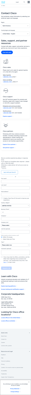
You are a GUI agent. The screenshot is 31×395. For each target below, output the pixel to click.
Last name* (4, 185)
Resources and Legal (7, 351)
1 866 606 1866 (7, 112)
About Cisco (4, 336)
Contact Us (3, 339)
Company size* (5, 222)
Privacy (3, 364)
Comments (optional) (6, 248)
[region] (15, 387)
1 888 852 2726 (7, 76)
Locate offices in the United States (10, 317)
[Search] (24, 2)
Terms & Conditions (5, 361)
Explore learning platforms (8, 286)
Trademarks (4, 373)
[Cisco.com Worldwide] (3, 2)
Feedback (3, 354)
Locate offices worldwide (8, 321)
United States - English (9, 33)
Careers (3, 342)
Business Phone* (5, 209)
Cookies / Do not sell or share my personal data (12, 367)
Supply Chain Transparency (7, 377)
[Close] (29, 382)
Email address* (5, 191)
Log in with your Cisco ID (10, 172)
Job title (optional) (5, 228)
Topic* (2, 242)
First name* (4, 178)
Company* (3, 215)
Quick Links (4, 332)
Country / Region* (5, 202)
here (4, 262)
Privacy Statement (14, 388)
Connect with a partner (6, 345)
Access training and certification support (12, 289)
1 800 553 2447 (7, 108)
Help (2, 358)
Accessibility (4, 370)
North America (7, 25)
